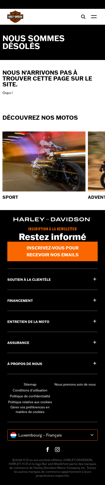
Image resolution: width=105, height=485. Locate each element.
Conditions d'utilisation (30, 390)
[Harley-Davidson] (52, 219)
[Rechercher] (83, 17)
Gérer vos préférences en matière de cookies (30, 409)
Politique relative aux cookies (30, 402)
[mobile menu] (93, 16)
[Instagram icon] (57, 449)
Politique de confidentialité (30, 396)
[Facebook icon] (48, 449)
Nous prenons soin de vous (75, 384)
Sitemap (30, 384)
